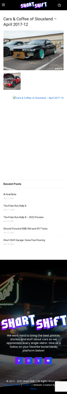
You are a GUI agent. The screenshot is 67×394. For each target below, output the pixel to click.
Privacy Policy (12, 384)
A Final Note (9, 194)
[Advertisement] (33, 136)
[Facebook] (19, 360)
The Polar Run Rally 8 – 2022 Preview (23, 217)
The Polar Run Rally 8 (14, 205)
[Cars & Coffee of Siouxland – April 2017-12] (33, 69)
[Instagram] (28, 360)
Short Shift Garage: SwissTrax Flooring (24, 240)
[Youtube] (48, 360)
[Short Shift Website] (33, 5)
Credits (27, 384)
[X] (38, 360)
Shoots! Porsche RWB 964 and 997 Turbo (25, 228)
